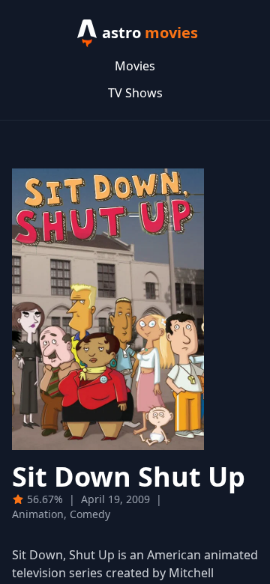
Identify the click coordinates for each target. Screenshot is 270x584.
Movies (135, 66)
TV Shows (135, 93)
